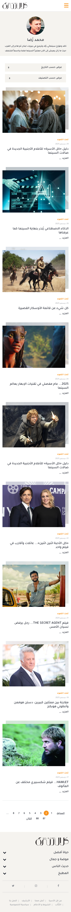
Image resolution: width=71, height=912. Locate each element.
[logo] (14, 6)
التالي (29, 819)
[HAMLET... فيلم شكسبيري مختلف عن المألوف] (33, 745)
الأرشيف (26, 901)
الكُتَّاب (58, 905)
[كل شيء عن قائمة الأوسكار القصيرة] (33, 271)
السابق (61, 813)
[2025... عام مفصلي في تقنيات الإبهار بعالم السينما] (33, 347)
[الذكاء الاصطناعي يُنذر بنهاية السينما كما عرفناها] (33, 191)
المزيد (65, 158)
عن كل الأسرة (55, 901)
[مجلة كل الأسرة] (35, 841)
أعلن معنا (39, 901)
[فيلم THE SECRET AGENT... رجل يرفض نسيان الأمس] (33, 586)
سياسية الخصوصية (19, 905)
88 (37, 819)
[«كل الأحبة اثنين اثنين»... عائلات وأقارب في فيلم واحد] (33, 506)
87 (44, 819)
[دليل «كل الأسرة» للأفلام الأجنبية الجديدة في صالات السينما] (33, 112)
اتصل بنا (13, 901)
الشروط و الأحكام (42, 905)
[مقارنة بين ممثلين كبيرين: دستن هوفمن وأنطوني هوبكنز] (33, 665)
